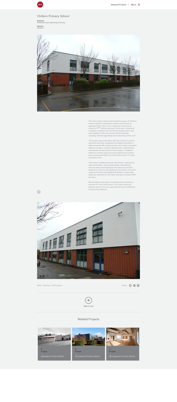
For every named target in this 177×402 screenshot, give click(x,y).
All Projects (57, 286)
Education (40, 28)
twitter (130, 286)
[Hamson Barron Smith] (40, 5)
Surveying (61, 22)
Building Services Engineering (47, 22)
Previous (46, 286)
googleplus (134, 286)
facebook (138, 286)
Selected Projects (118, 5)
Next (39, 286)
